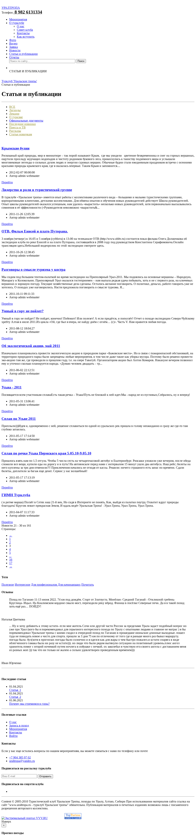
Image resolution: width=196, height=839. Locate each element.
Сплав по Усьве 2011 (19, 419)
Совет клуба (25, 29)
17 (10, 563)
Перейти (7, 182)
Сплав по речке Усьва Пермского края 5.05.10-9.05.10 (46, 453)
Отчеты (14, 57)
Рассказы (15, 131)
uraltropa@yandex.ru (22, 761)
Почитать (87, 584)
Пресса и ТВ (17, 127)
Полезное (8, 584)
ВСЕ (12, 106)
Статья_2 (15, 696)
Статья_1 (15, 690)
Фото (12, 40)
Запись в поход (19, 725)
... (10, 556)
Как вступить (25, 36)
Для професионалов (44, 584)
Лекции (14, 113)
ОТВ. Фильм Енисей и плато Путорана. (35, 231)
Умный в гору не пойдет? (23, 311)
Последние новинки (22, 124)
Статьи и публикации (23, 53)
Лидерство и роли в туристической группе (37, 190)
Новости (14, 50)
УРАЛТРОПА (11, 7)
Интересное (22, 584)
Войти (13, 735)
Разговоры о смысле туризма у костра (33, 269)
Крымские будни (15, 148)
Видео (13, 43)
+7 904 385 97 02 (20, 757)
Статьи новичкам (20, 134)
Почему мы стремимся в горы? (29, 703)
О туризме (16, 117)
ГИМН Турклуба (16, 495)
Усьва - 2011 (12, 387)
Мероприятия (18, 19)
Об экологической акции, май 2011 (31, 346)
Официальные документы (26, 120)
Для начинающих (69, 584)
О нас (20, 26)
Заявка (13, 47)
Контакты (23, 33)
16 (10, 559)
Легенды (15, 110)
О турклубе (16, 22)
